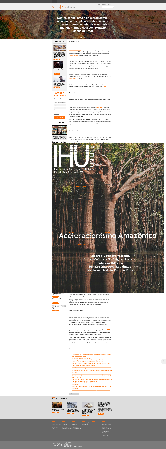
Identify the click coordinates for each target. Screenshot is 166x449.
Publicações (79, 1)
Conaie (108, 329)
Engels (84, 244)
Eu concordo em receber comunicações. (60, 111)
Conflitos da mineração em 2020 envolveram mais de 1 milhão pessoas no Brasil (91, 374)
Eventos (85, 1)
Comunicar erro (74, 393)
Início (54, 1)
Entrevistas (74, 425)
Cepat (104, 86)
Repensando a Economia (67, 428)
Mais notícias (74, 424)
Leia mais (55, 296)
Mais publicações (85, 424)
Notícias (73, 1)
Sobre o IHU (60, 1)
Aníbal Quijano (94, 144)
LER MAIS (57, 59)
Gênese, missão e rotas (56, 424)
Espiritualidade (92, 1)
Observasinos (64, 424)
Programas (67, 1)
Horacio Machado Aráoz (75, 50)
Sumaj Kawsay (72, 78)
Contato (99, 1)
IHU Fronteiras (65, 427)
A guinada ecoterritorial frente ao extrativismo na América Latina (87, 361)
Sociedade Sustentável (66, 429)
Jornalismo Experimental (76, 428)
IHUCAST (74, 429)
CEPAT (53, 428)
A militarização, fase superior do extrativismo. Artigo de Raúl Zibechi (88, 360)
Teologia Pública (65, 425)
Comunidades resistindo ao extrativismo (81, 358)
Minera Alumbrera (73, 55)
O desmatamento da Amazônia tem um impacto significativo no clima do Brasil (91, 390)
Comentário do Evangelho (106, 424)
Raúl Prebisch (106, 266)
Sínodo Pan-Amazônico (106, 433)
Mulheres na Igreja (105, 435)
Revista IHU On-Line (86, 425)
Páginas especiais (75, 427)
